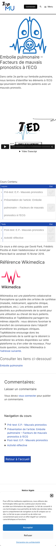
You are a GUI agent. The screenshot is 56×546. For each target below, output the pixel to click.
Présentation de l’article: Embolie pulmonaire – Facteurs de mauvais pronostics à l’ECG (24, 208)
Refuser (28, 535)
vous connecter (27, 395)
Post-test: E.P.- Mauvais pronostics (24, 230)
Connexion (30, 6)
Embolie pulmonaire (11, 365)
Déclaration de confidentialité (28, 542)
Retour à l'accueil (17, 459)
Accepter (28, 527)
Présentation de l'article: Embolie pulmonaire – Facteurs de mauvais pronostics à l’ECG (27, 433)
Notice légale (28, 490)
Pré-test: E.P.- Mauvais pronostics (23, 192)
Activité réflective (13, 237)
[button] (51, 495)
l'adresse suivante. (11, 351)
